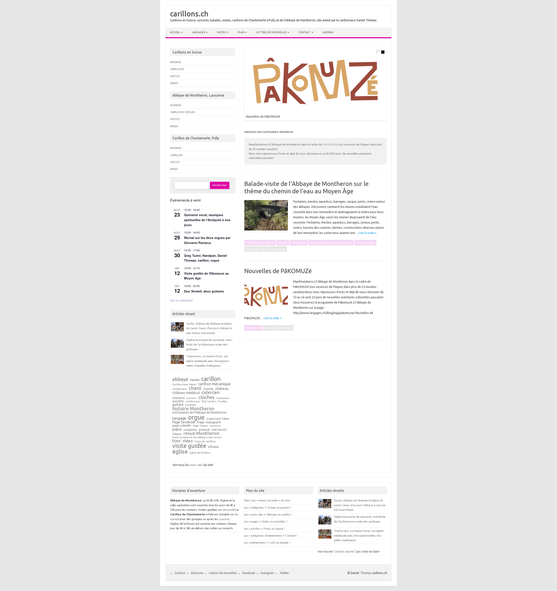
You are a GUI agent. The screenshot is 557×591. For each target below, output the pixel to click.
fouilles (222, 401)
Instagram (267, 573)
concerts (178, 401)
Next (390, 47)
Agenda (328, 32)
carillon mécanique (214, 384)
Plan (241, 32)
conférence (193, 401)
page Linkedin (181, 425)
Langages (198, 32)
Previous (380, 47)
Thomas (365, 573)
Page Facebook (183, 422)
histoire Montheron (193, 408)
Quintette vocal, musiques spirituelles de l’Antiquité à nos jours (207, 220)
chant (195, 388)
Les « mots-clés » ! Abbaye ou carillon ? (268, 514)
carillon (211, 379)
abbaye (180, 379)
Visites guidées (365, 242)
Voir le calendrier (181, 300)
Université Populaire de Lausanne (331, 242)
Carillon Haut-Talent (184, 384)
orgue (262, 248)
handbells (190, 405)
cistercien (210, 393)
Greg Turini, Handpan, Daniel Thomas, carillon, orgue (205, 258)
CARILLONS (177, 68)
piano (177, 429)
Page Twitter (200, 425)
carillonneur (179, 389)
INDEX (174, 83)
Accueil (175, 32)
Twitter (284, 573)
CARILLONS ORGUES (182, 112)
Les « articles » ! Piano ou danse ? (264, 528)
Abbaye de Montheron (260, 242)
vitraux (213, 447)
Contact (305, 32)
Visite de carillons (205, 441)
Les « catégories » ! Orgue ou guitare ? (267, 507)
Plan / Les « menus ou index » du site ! (267, 500)
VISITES (175, 76)
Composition (223, 398)
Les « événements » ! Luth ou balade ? (267, 542)
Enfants (283, 242)
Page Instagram (209, 422)
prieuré (204, 429)
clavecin (178, 397)
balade (269, 327)
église (180, 451)
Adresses (197, 573)
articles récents (344, 551)
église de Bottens (200, 452)
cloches (206, 397)
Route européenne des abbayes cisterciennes (197, 437)
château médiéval (186, 393)
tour (176, 441)
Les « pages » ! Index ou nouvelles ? (265, 521)
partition (215, 425)
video (188, 441)
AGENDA (175, 61)
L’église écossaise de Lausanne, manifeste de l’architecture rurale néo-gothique (209, 344)
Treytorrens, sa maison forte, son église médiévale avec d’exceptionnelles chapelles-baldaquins (208, 361)
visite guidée (277, 248)
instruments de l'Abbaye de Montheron (199, 412)
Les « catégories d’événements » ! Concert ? (271, 535)
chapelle (208, 388)
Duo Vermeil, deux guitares (204, 291)
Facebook (248, 573)
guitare (177, 404)
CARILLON (176, 155)
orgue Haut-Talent (217, 418)
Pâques (177, 433)
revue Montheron (201, 433)
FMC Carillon (208, 401)
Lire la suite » (367, 233)
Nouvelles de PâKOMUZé (263, 116)
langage (179, 418)
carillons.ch (189, 13)
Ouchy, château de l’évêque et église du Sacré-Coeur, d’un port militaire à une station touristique (209, 328)
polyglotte (190, 429)
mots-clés (196, 465)
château (221, 389)
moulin (250, 248)
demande (229, 509)
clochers (191, 398)
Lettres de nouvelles (271, 32)
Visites (221, 32)
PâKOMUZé (329, 144)
